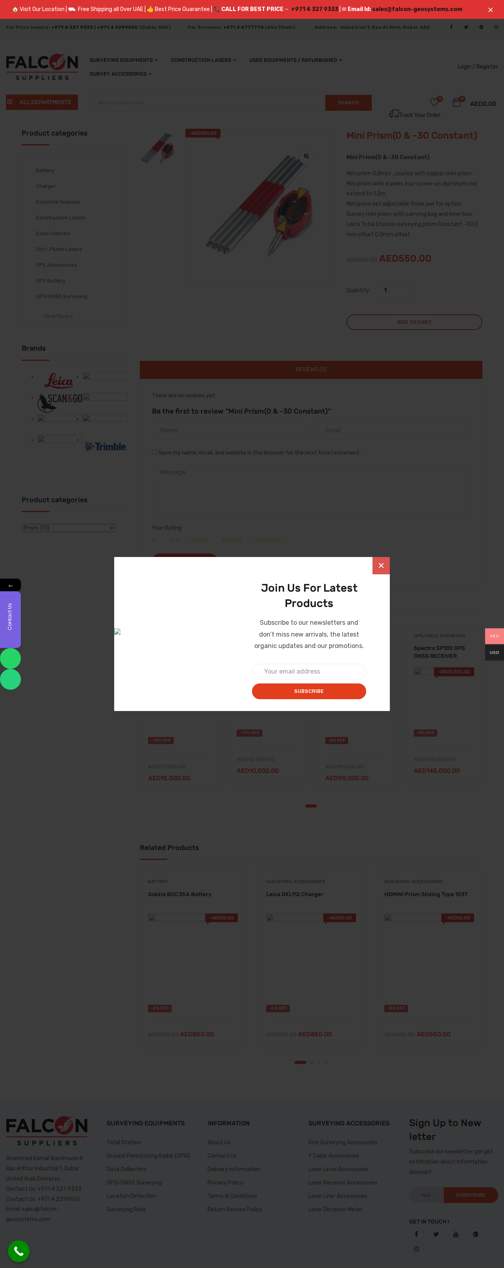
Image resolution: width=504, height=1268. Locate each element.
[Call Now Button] (19, 1251)
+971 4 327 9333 (314, 9)
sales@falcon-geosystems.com (417, 9)
